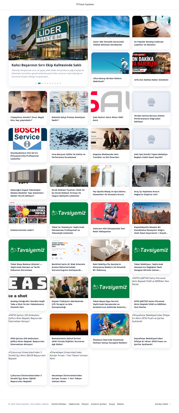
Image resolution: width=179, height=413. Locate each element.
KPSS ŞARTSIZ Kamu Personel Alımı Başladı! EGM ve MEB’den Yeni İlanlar (150, 308)
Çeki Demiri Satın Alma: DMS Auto (108, 123)
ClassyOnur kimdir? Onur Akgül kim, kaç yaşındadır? (27, 123)
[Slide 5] (47, 87)
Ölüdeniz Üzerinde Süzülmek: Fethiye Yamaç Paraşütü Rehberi (110, 346)
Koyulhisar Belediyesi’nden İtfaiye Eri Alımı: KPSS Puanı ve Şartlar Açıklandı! (150, 345)
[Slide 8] (55, 87)
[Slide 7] (52, 87)
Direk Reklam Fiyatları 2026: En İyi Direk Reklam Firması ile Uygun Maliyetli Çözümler (68, 197)
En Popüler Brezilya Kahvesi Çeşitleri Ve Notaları (148, 44)
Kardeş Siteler (161, 408)
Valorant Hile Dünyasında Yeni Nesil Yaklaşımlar (109, 234)
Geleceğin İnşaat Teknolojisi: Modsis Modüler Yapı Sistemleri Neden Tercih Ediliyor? (27, 197)
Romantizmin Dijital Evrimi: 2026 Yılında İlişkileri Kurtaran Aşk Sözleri (68, 345)
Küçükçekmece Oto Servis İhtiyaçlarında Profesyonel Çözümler (24, 160)
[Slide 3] (41, 87)
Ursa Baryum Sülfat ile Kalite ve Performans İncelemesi (68, 160)
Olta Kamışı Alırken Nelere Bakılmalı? (107, 83)
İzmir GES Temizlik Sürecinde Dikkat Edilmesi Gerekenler (108, 44)
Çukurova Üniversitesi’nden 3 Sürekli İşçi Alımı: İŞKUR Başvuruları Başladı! (26, 383)
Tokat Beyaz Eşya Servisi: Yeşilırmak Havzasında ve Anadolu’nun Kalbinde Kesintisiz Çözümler (110, 308)
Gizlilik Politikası (58, 408)
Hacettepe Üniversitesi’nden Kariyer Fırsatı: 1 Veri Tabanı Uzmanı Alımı (67, 383)
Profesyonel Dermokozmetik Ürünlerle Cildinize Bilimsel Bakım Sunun (44, 67)
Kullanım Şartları (99, 408)
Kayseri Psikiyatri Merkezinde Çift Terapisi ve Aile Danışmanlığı (67, 308)
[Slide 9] (57, 87)
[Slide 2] (38, 87)
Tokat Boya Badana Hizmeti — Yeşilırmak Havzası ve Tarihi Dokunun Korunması (26, 271)
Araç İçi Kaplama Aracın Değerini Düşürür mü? (146, 197)
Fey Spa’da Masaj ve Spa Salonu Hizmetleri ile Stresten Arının (109, 197)
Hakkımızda (74, 408)
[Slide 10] (60, 87)
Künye (112, 408)
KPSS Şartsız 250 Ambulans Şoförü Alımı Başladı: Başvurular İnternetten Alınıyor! (27, 345)
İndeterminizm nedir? (22, 234)
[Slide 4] (45, 87)
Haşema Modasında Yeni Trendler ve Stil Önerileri (106, 160)
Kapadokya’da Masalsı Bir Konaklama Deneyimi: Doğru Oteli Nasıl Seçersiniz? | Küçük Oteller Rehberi (150, 234)
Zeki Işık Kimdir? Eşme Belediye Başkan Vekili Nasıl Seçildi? (151, 160)
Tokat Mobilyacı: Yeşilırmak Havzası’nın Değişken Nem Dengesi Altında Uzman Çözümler (148, 271)
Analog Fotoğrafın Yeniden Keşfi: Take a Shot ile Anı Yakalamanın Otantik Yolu (27, 308)
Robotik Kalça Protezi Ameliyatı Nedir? (68, 123)
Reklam (120, 408)
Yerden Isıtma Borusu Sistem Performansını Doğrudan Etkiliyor (149, 123)
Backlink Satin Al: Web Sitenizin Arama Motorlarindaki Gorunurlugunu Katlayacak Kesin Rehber (68, 271)
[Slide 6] (50, 87)
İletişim (85, 408)
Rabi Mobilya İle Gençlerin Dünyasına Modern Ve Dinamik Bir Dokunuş (109, 271)
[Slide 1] (36, 87)
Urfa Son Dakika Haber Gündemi (151, 83)
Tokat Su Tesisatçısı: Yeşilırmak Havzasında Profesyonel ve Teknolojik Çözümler (68, 234)
